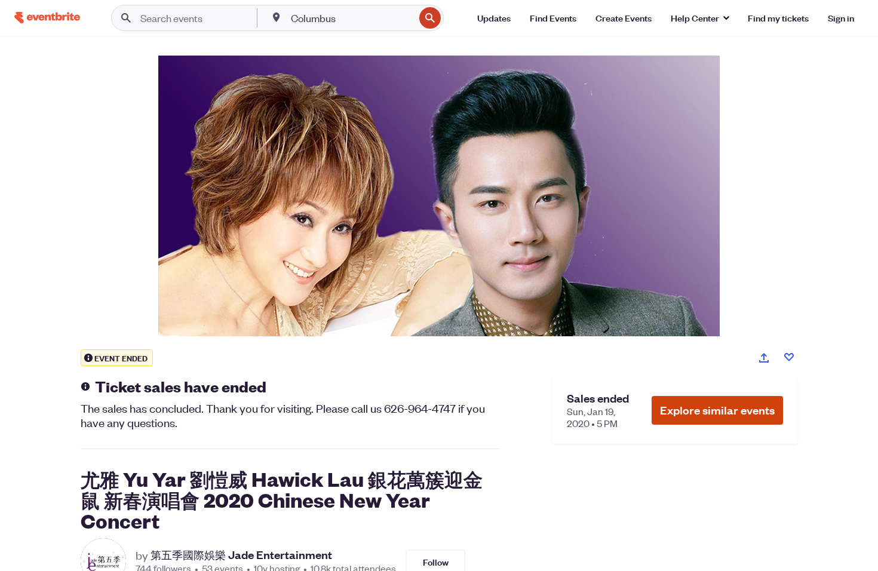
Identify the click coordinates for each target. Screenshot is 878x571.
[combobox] (351, 18)
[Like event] (789, 357)
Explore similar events (717, 410)
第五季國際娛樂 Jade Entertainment (241, 554)
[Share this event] (764, 358)
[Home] (47, 17)
